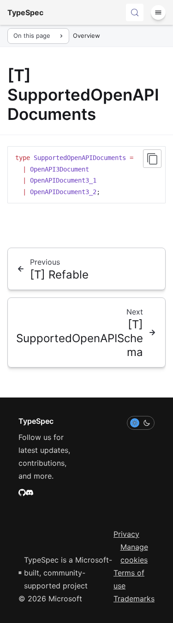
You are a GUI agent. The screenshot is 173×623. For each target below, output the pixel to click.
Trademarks (134, 598)
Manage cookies (134, 553)
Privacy (126, 534)
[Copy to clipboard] (152, 158)
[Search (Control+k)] (134, 12)
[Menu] (158, 12)
